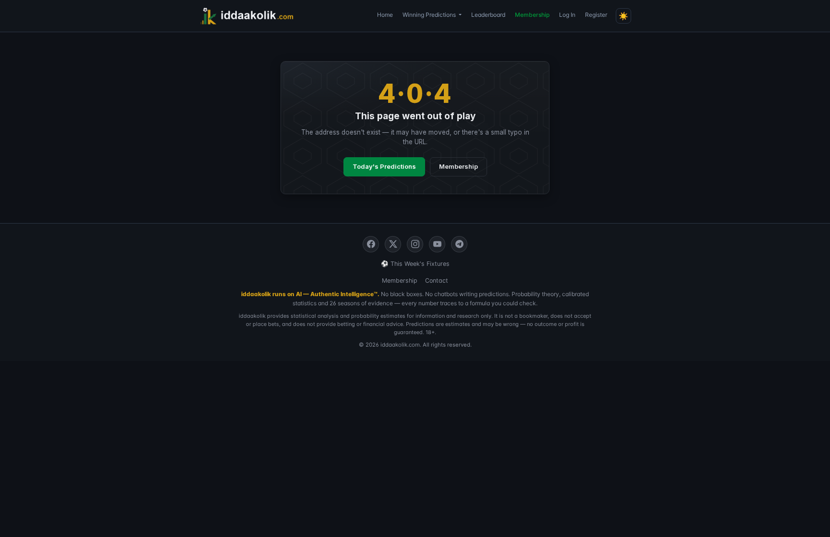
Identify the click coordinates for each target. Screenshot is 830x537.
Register (596, 14)
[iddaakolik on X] (393, 244)
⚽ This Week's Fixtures (415, 263)
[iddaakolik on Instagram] (415, 244)
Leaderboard (488, 14)
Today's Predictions (384, 166)
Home (385, 14)
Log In (567, 14)
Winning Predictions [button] (430, 14)
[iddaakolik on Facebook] (371, 244)
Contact (436, 280)
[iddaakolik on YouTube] (437, 244)
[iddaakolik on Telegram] (459, 244)
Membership (532, 14)
